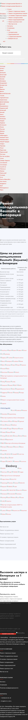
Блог (8, 30)
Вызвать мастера (8, 634)
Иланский (3, 110)
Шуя (1, 186)
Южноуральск (4, 188)
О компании (10, 28)
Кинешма (3, 119)
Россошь (2, 154)
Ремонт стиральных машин (16, 11)
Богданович (3, 83)
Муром (2, 133)
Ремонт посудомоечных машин (17, 13)
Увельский (3, 173)
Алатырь (2, 66)
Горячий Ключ (4, 98)
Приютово (3, 150)
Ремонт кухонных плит (15, 22)
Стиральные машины (14, 37)
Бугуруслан (3, 85)
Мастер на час (12, 24)
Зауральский (4, 108)
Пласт (2, 148)
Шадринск (3, 184)
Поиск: (2, 50)
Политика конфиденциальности (9, 688)
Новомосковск (4, 140)
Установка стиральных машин (17, 16)
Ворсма (2, 89)
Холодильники (12, 32)
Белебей (2, 77)
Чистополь (3, 182)
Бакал (2, 71)
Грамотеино (3, 100)
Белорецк (3, 14)
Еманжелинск (4, 106)
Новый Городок (4, 142)
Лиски (2, 127)
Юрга (1, 190)
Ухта (1, 177)
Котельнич (3, 125)
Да (3, 21)
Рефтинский (3, 152)
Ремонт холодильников (15, 18)
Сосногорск (3, 165)
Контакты (10, 26)
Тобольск (3, 169)
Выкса (2, 91)
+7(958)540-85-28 (12, 39)
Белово (2, 79)
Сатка (2, 158)
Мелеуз (2, 131)
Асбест (2, 68)
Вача (1, 87)
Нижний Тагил (4, 138)
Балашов (3, 73)
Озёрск (2, 144)
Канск (1, 115)
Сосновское (3, 163)
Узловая (2, 175)
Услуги (9, 9)
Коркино (2, 123)
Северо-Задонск (5, 161)
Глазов (2, 96)
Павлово (2, 146)
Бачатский (3, 75)
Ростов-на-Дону (5, 156)
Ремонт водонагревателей (16, 20)
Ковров (2, 121)
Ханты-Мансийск (5, 179)
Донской (2, 104)
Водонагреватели (13, 34)
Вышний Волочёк (5, 94)
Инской (2, 112)
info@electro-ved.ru (6, 701)
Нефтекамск (3, 135)
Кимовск (2, 117)
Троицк (2, 171)
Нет (4, 41)
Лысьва (2, 129)
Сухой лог (3, 167)
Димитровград (4, 102)
